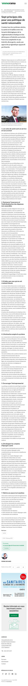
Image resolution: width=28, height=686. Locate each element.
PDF (19, 567)
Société (4, 533)
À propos (3, 659)
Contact (3, 663)
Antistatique (9, 681)
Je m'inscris (14, 615)
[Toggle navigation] (25, 3)
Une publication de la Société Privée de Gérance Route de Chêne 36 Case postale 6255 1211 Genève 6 (8, 643)
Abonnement (4, 661)
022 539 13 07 (8, 651)
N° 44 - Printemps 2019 (8, 538)
